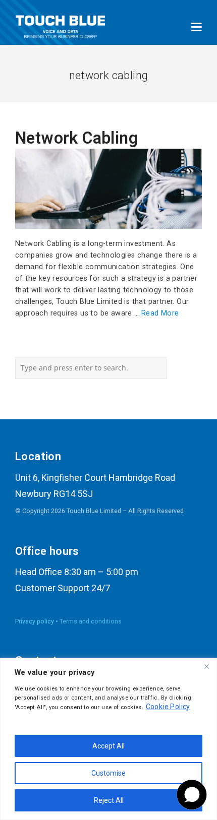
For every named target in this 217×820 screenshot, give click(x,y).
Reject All (109, 800)
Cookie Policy (168, 707)
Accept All (108, 746)
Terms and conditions (91, 621)
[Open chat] (192, 795)
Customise (108, 773)
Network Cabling (76, 138)
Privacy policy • (37, 621)
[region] (108, 739)
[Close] (206, 666)
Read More (160, 313)
